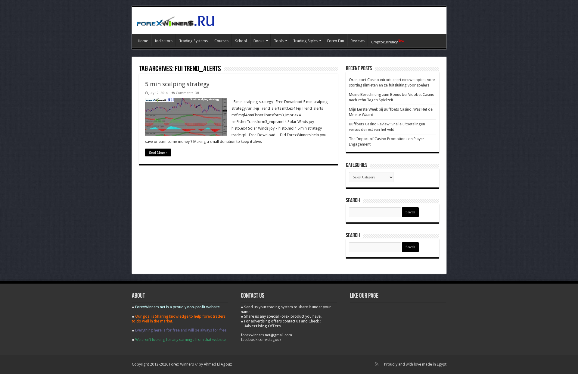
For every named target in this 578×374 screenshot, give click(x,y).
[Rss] (376, 364)
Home (143, 41)
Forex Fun (335, 41)
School (241, 41)
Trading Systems (193, 41)
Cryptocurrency (387, 41)
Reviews (358, 41)
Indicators (163, 41)
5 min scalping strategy (177, 84)
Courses (221, 41)
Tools (279, 41)
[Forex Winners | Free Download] (175, 20)
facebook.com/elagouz (261, 339)
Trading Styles (305, 41)
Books (258, 41)
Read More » (158, 152)
